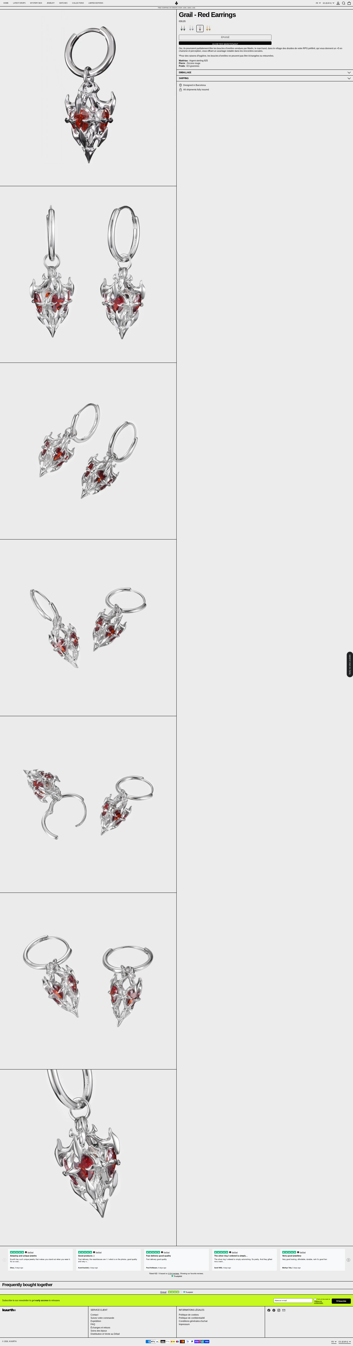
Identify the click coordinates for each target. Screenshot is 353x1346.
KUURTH (12, 1341)
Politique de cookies (189, 1315)
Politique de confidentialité (192, 1318)
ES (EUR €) (327, 3)
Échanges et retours (100, 1327)
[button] (343, 3)
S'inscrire (341, 1301)
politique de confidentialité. (318, 1302)
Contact (94, 1315)
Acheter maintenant (225, 44)
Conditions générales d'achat (193, 1321)
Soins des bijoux (99, 1331)
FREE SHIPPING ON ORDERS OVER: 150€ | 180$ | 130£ (176, 8)
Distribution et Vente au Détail (105, 1334)
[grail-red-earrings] (200, 28)
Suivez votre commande (102, 1318)
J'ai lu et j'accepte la (323, 1299)
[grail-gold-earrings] (208, 28)
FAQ (93, 1324)
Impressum (184, 1324)
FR (317, 3)
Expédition (96, 1321)
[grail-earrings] (183, 28)
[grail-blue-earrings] (191, 28)
